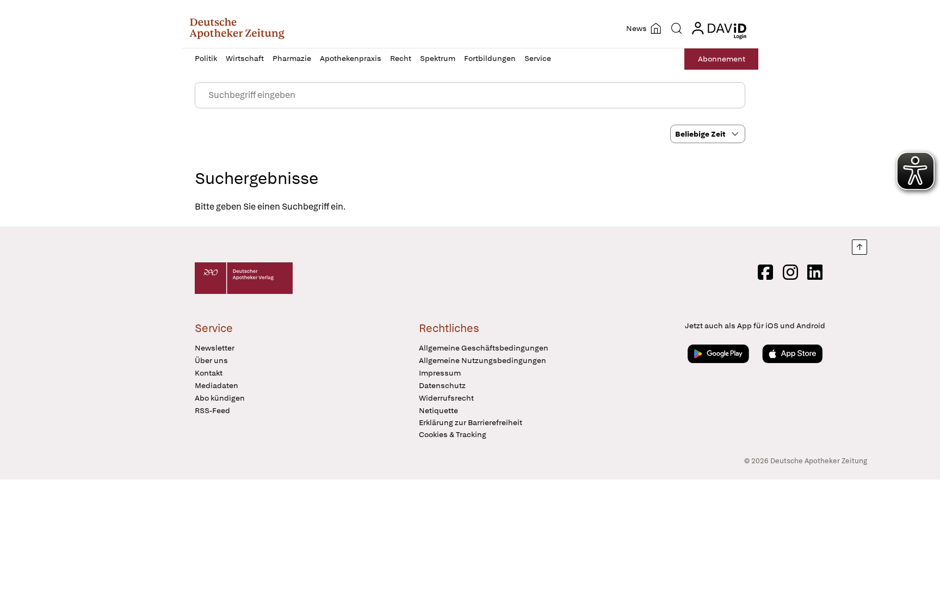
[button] (237, 28)
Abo (721, 59)
